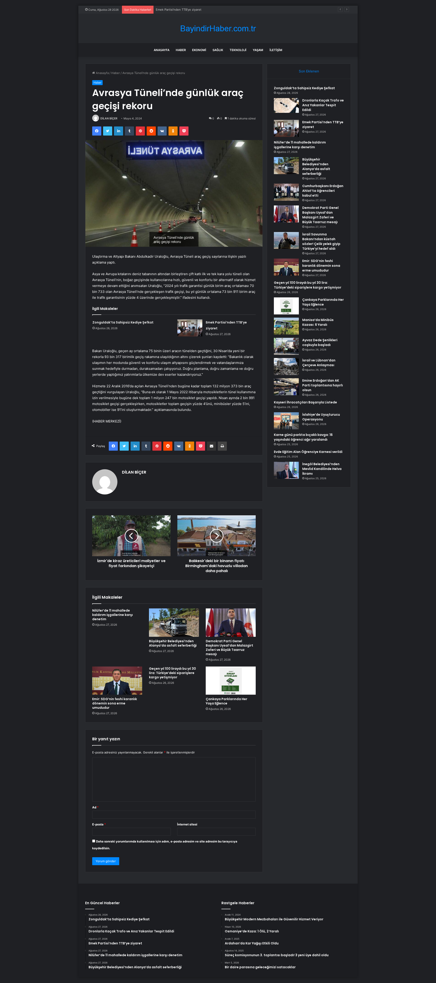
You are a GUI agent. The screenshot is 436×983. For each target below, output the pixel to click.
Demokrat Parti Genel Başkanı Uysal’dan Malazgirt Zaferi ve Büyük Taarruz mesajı (229, 647)
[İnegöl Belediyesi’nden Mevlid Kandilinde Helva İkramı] (286, 470)
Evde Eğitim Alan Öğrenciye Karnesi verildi (308, 452)
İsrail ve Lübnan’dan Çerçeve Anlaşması (318, 362)
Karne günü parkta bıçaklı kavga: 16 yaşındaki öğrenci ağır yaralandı (303, 437)
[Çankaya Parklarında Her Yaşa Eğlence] (231, 681)
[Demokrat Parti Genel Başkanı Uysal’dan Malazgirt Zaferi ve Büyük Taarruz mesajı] (231, 622)
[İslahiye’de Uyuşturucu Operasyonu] (286, 420)
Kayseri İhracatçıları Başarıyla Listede (305, 402)
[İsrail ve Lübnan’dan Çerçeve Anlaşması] (286, 366)
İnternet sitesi (187, 824)
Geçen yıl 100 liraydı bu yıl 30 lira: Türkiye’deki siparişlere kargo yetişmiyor (172, 672)
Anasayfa (161, 50)
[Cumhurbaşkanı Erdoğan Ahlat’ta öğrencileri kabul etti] (286, 192)
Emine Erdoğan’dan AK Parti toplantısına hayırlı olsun (322, 385)
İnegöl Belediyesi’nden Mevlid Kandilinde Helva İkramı (322, 469)
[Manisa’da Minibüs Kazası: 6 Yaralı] (286, 326)
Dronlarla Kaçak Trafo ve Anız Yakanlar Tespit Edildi (323, 105)
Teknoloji (238, 50)
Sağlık (218, 50)
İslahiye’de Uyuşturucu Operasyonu (321, 417)
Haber (181, 50)
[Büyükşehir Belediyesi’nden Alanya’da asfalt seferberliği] (174, 622)
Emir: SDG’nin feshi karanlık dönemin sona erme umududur (114, 703)
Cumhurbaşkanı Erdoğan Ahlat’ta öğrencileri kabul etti (322, 191)
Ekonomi (199, 50)
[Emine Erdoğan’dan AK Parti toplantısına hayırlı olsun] (286, 386)
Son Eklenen (309, 71)
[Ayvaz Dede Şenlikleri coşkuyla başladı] (286, 346)
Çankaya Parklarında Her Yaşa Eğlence (226, 701)
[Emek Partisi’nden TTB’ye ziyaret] (189, 327)
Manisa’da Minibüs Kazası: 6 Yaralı (318, 322)
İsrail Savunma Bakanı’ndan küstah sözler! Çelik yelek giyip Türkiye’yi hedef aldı (321, 241)
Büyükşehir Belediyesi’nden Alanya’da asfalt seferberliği (173, 643)
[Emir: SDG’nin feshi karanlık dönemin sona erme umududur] (117, 681)
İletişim (276, 50)
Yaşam (258, 50)
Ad (95, 807)
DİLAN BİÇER (108, 118)
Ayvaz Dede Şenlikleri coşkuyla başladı (319, 342)
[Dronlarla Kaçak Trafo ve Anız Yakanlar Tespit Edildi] (286, 105)
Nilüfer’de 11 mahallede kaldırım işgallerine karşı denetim (195, 9)
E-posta (99, 824)
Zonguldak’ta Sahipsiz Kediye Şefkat (123, 322)
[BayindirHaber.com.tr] (218, 28)
